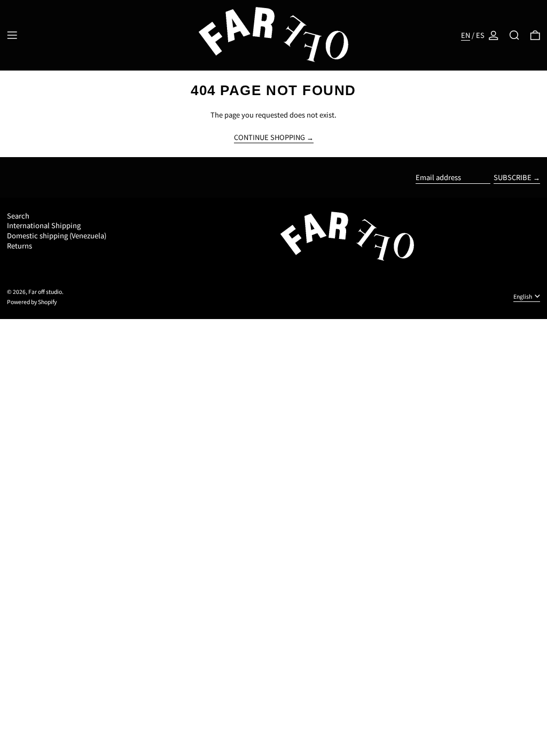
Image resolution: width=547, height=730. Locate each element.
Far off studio (45, 292)
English (523, 296)
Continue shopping (269, 137)
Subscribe (513, 177)
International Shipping (44, 225)
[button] (514, 35)
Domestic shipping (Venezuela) (56, 235)
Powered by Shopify (32, 302)
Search (18, 216)
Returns (19, 245)
